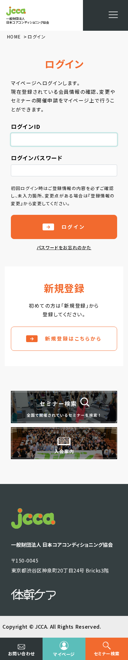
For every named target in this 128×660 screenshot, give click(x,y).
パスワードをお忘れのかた (64, 247)
